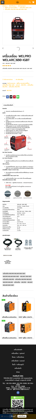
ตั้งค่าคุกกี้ (13, 416)
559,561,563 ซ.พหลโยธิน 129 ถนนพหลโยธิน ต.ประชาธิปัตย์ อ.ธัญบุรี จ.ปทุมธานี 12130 (18, 379)
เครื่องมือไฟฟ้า (18, 350)
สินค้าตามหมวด (11, 83)
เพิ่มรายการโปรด (8, 79)
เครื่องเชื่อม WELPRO (14, 87)
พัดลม (18, 372)
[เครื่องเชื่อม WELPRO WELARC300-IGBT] (18, 28)
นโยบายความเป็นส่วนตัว (12, 413)
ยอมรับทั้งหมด (21, 416)
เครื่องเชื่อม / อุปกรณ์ (18, 353)
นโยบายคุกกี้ (24, 413)
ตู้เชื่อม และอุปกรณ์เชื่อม (23, 83)
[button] (29, 2)
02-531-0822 (11, 383)
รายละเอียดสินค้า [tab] (8, 105)
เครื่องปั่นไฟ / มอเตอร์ (18, 361)
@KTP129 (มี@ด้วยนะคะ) (21, 389)
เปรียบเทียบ (20, 79)
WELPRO (23, 85)
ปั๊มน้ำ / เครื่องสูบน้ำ (18, 365)
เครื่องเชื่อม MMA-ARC (9, 85)
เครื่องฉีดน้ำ (18, 368)
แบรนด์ (18, 85)
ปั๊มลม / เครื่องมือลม (18, 357)
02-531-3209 (22, 383)
